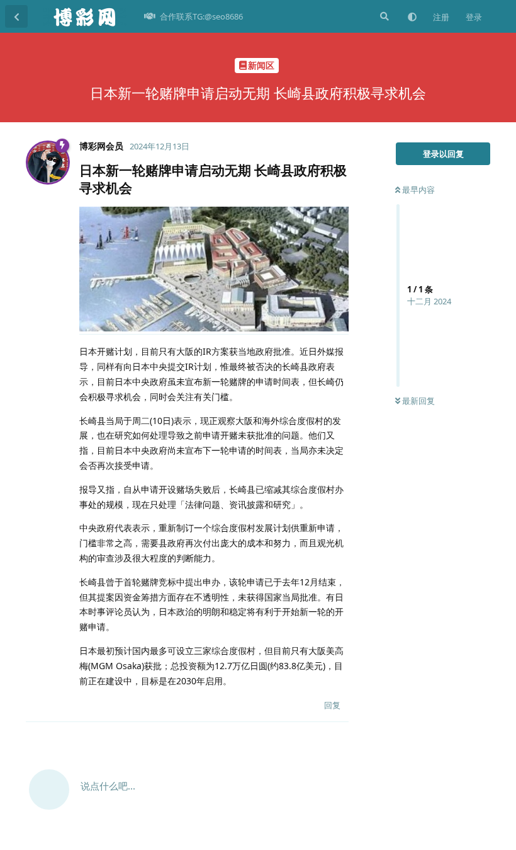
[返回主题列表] (16, 16)
